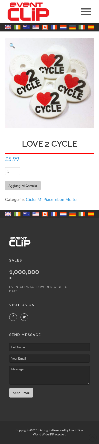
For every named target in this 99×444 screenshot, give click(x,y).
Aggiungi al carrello (23, 186)
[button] (86, 11)
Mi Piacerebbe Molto (56, 199)
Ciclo (30, 199)
